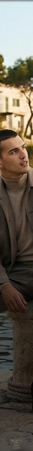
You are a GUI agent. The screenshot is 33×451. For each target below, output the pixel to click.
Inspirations (5, 1)
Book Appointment (26, 1)
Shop (2, 1)
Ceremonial (9, 1)
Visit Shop (16, 447)
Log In (31, 1)
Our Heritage (14, 1)
